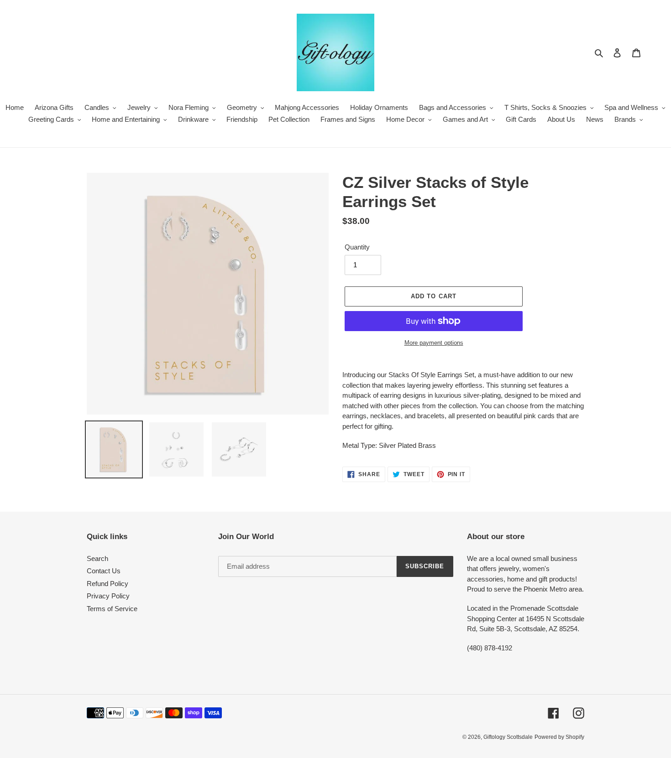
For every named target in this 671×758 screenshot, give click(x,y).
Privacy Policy (108, 596)
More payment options (433, 342)
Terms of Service (112, 609)
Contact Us (104, 571)
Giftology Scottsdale (508, 737)
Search (97, 558)
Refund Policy (107, 583)
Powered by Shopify (559, 737)
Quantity (357, 247)
